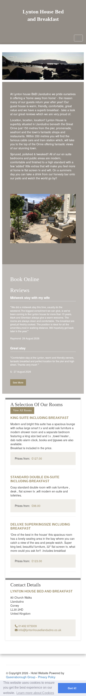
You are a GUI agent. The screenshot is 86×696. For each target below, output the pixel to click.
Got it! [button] (72, 688)
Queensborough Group (20, 677)
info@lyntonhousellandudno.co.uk (39, 630)
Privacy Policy (46, 677)
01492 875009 (27, 626)
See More (18, 382)
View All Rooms (22, 410)
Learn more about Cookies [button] (35, 693)
